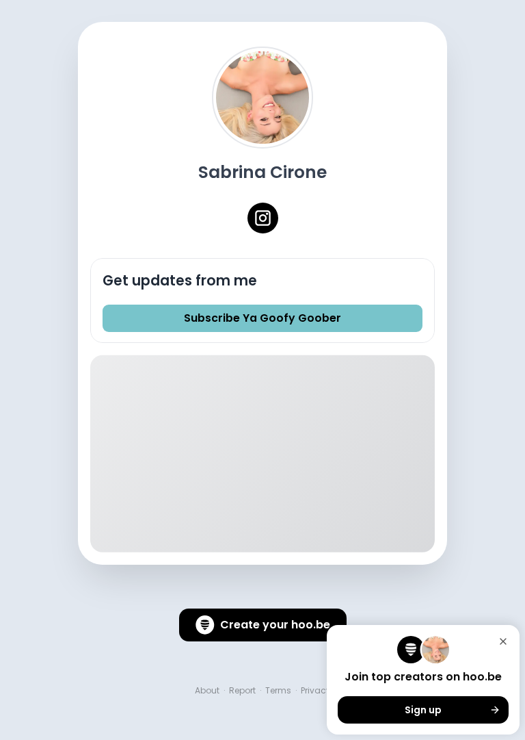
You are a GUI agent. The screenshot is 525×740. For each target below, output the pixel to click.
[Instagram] (262, 218)
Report (242, 690)
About (207, 690)
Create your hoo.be (275, 625)
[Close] (503, 641)
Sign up (423, 710)
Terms (278, 690)
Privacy (316, 690)
